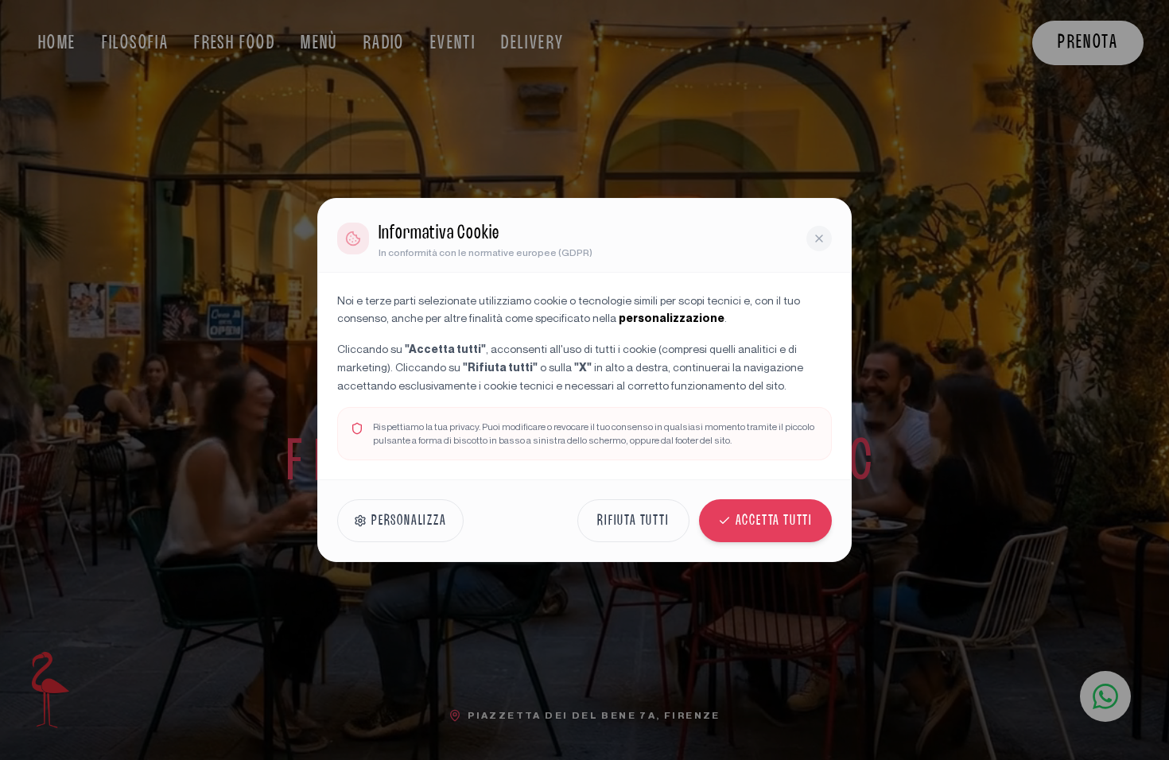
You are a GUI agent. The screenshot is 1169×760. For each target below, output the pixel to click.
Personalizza (409, 520)
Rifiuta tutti (633, 520)
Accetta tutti (774, 520)
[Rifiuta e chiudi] (819, 238)
